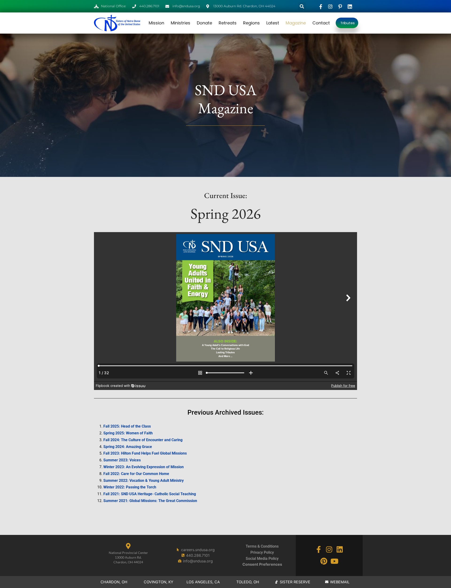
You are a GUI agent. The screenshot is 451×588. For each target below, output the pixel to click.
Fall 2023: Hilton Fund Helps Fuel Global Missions (145, 453)
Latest (272, 23)
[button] (302, 6)
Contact (321, 23)
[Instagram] (329, 549)
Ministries (180, 23)
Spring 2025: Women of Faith (128, 433)
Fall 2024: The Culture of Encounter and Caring (143, 440)
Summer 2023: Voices (122, 460)
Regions (251, 23)
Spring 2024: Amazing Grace (127, 446)
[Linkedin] (339, 549)
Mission (156, 23)
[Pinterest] (323, 561)
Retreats (228, 23)
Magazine (296, 23)
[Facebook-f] (318, 549)
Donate (204, 23)
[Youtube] (334, 561)
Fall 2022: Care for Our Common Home (136, 473)
